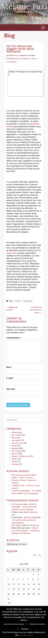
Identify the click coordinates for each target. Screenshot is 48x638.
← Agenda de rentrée (12, 308)
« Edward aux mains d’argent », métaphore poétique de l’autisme (26, 530)
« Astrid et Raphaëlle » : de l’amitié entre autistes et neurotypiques (24, 507)
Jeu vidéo (16, 440)
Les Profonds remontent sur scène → (36, 310)
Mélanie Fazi (24, 6)
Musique (15, 448)
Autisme (15, 432)
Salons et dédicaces (23, 59)
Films (14, 438)
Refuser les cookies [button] (37, 624)
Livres (14, 446)
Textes (14, 461)
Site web (10, 389)
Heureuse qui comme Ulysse (24, 475)
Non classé (16, 451)
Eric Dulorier (17, 525)
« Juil (8, 603)
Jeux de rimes (18, 443)
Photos (15, 454)
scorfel (18, 301)
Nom (9, 367)
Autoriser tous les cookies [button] (14, 624)
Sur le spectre (33, 525)
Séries (14, 459)
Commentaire (14, 338)
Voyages (15, 464)
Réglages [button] (25, 629)
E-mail (10, 378)
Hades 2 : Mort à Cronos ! (23, 478)
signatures (27, 301)
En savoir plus (26, 635)
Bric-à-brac (16, 435)
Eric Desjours (17, 504)
